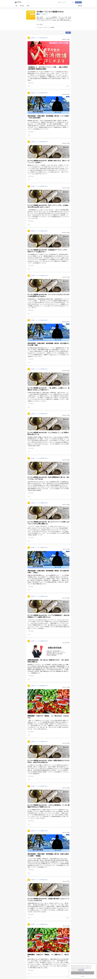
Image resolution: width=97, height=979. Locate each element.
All (16, 5)
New (68, 32)
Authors (80, 5)
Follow (44, 14)
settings (82, 976)
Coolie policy (81, 969)
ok (82, 972)
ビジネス (40, 27)
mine (28, 5)
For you (22, 5)
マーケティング (46, 27)
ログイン (78, 2)
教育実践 (52, 27)
